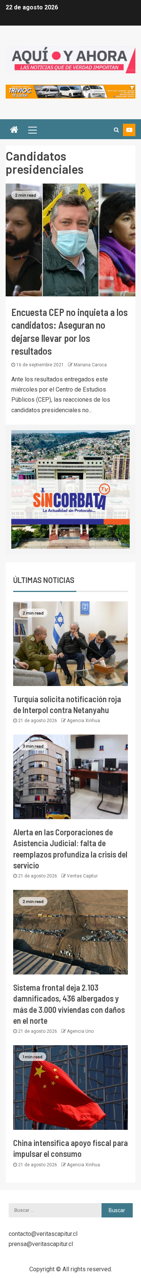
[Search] (116, 130)
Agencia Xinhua (83, 720)
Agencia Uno (80, 1031)
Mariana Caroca (90, 364)
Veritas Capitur (82, 876)
